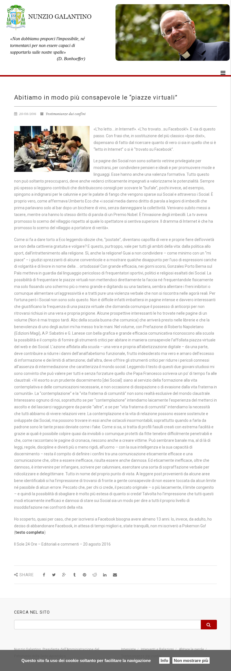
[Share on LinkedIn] (104, 574)
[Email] (114, 574)
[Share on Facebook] (43, 574)
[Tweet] (53, 574)
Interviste (128, 649)
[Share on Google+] (64, 574)
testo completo (29, 532)
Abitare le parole (191, 649)
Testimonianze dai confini (66, 114)
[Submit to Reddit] (94, 574)
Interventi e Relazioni (157, 649)
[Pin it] (84, 574)
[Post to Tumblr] (74, 574)
